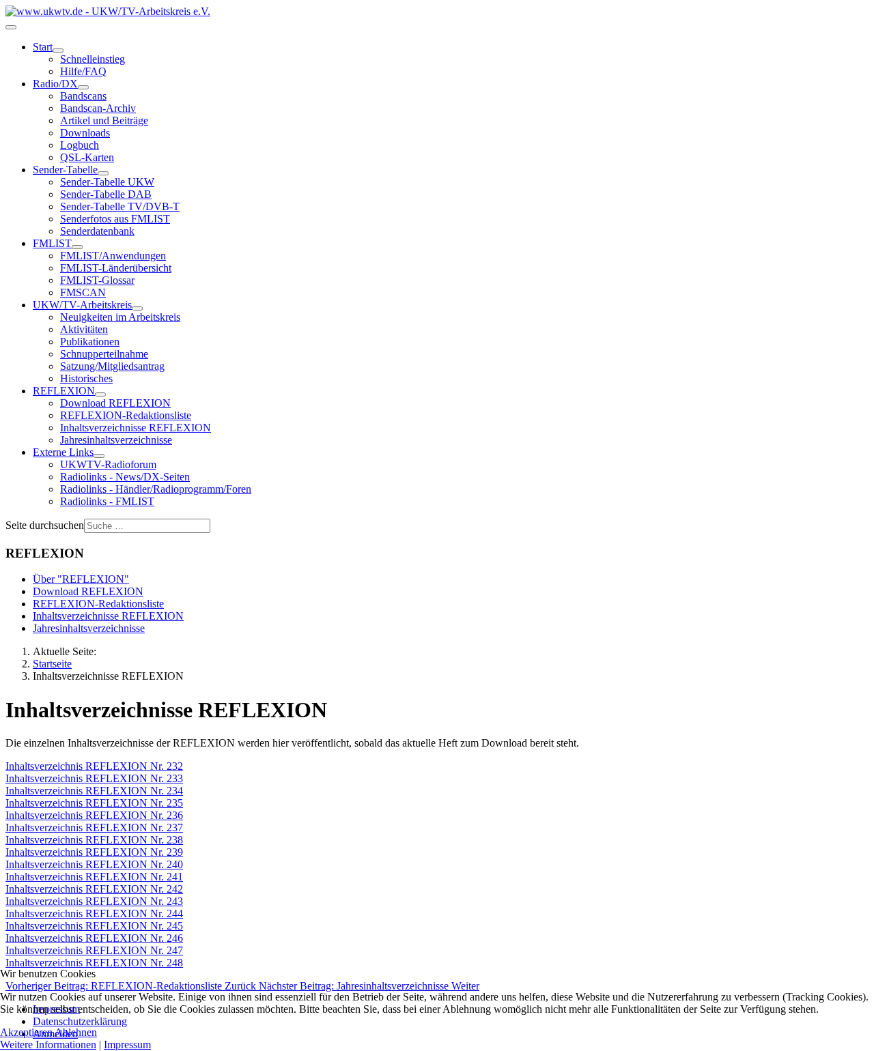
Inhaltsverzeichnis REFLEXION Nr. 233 (94, 778)
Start (43, 47)
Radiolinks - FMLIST (107, 501)
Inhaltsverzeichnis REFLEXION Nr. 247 (94, 950)
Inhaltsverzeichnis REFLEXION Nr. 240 (94, 864)
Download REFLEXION (115, 403)
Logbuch (79, 145)
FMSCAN (83, 292)
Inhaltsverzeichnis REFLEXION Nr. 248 (94, 962)
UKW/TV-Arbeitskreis (82, 305)
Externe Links (63, 452)
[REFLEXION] (100, 394)
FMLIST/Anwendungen (113, 255)
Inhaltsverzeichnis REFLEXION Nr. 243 (94, 901)
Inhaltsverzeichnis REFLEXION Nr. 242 (94, 889)
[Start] (58, 50)
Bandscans (83, 96)
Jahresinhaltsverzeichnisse (116, 440)
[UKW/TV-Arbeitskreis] (137, 308)
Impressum (127, 1044)
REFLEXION (64, 391)
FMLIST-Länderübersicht (115, 268)
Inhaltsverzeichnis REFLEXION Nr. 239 (94, 852)
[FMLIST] (77, 247)
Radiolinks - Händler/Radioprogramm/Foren (155, 489)
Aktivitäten (84, 329)
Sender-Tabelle (65, 169)
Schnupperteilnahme (104, 354)
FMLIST (52, 243)
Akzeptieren (26, 1032)
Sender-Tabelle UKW (107, 182)
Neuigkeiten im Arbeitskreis (120, 317)
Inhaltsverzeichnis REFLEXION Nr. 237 (94, 827)
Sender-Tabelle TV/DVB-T (120, 206)
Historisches (86, 378)
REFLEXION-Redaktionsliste (125, 415)
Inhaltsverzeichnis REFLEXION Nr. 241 (94, 876)
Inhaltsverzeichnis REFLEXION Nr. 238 (94, 840)
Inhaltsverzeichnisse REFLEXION (135, 427)
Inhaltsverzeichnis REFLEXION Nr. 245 (94, 926)
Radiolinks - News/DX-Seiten (125, 477)
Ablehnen (76, 1032)
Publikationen (89, 341)
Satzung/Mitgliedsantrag (112, 366)
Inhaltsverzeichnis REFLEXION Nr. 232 (94, 766)
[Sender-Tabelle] (103, 173)
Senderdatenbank (97, 231)
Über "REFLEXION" (81, 579)
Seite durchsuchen (44, 525)
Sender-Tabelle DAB (106, 194)
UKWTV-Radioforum (108, 464)
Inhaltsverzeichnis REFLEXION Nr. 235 (94, 803)
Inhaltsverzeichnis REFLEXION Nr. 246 (94, 938)
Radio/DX (55, 83)
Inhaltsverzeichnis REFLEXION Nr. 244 (94, 913)
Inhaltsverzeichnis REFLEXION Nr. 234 (94, 790)
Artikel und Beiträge (104, 120)
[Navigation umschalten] (10, 27)
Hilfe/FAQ (83, 71)
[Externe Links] (99, 456)
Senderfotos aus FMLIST (115, 219)
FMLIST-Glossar (97, 280)
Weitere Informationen (48, 1044)
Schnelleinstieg (92, 59)
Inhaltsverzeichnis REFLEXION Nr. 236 (94, 815)
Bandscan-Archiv (98, 108)
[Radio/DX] (83, 87)
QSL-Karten (87, 157)
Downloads (85, 133)
